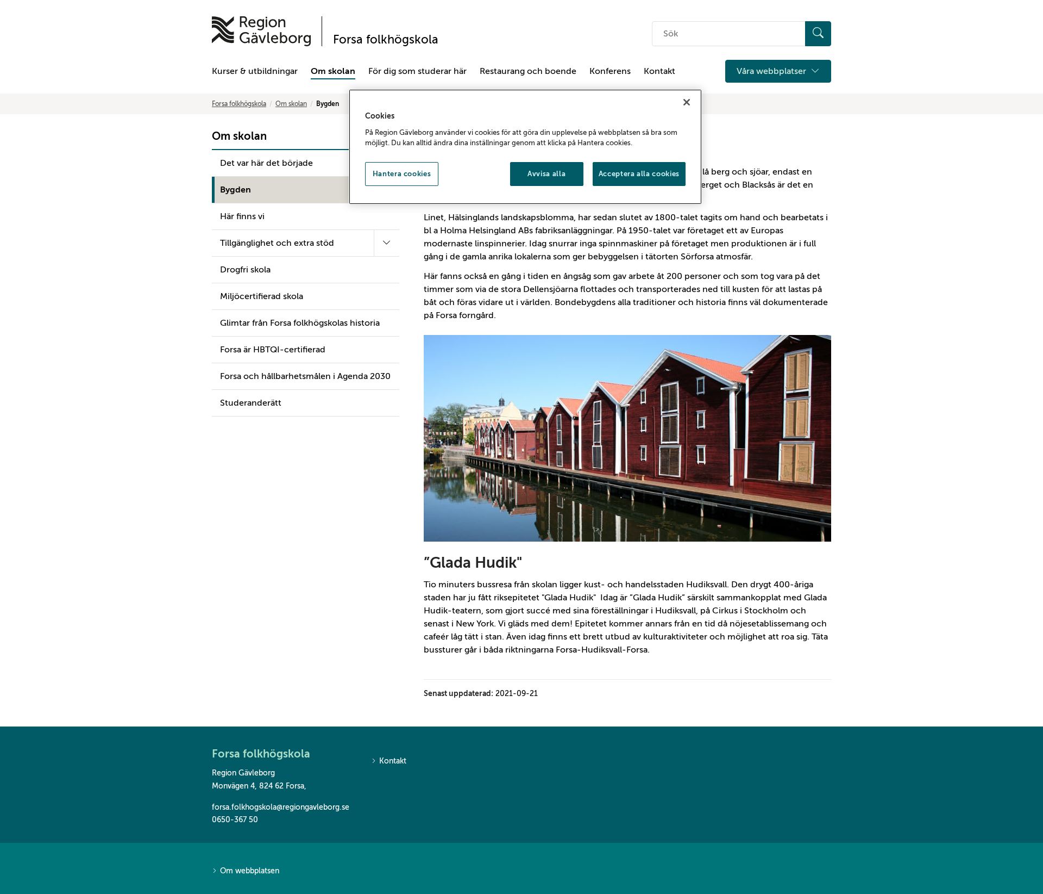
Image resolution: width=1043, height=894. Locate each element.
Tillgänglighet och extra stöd (277, 243)
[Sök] (818, 33)
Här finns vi (242, 216)
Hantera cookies (402, 174)
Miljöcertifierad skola (261, 296)
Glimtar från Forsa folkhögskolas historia (300, 323)
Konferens (610, 71)
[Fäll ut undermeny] (386, 243)
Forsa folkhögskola (239, 104)
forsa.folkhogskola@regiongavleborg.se (280, 807)
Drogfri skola (245, 270)
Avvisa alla (546, 174)
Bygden (235, 190)
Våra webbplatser (772, 71)
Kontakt (659, 71)
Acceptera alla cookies (639, 174)
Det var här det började (266, 163)
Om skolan (333, 71)
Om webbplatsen (249, 871)
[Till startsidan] (261, 31)
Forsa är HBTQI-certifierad (272, 350)
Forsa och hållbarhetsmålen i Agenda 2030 (305, 376)
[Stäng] (687, 102)
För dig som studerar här (417, 71)
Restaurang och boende (528, 71)
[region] (525, 146)
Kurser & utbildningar (255, 71)
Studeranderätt (250, 403)
